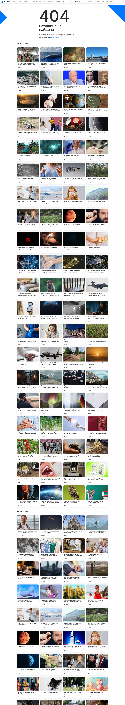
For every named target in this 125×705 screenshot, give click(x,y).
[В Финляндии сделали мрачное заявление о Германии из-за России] (74, 404)
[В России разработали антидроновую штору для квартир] (97, 404)
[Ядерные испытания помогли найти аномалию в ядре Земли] (51, 496)
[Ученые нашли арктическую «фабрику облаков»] (28, 542)
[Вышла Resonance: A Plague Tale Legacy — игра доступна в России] (97, 381)
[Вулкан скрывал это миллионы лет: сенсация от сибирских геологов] (97, 196)
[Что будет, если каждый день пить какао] (74, 127)
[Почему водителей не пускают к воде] (28, 473)
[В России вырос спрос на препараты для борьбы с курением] (51, 173)
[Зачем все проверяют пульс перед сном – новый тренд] (51, 266)
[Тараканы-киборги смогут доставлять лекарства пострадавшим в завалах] (74, 450)
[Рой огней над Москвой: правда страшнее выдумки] (51, 618)
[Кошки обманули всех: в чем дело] (28, 664)
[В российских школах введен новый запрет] (74, 381)
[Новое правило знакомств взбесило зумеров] (97, 687)
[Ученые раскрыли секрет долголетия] (97, 641)
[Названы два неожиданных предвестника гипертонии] (74, 664)
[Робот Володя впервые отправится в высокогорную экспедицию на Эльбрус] (51, 450)
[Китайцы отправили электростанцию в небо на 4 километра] (28, 687)
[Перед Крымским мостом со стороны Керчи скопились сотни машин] (51, 381)
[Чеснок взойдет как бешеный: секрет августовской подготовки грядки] (51, 104)
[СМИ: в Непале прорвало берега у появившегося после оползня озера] (74, 542)
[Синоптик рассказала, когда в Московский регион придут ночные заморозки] (97, 266)
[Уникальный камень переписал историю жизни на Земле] (28, 104)
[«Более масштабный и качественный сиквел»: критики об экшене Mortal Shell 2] (28, 381)
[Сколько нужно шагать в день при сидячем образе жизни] (51, 219)
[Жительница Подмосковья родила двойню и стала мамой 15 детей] (74, 641)
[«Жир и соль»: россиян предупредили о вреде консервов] (97, 104)
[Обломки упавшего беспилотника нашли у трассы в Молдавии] (28, 127)
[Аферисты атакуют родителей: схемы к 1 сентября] (97, 496)
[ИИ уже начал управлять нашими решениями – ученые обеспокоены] (28, 496)
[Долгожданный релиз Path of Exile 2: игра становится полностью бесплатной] (97, 542)
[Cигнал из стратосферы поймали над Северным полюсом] (51, 196)
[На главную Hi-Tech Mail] (6, 1)
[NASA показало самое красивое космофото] (51, 404)
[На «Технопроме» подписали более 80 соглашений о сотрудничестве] (74, 427)
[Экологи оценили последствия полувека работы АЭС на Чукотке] (97, 173)
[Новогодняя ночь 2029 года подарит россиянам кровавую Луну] (28, 242)
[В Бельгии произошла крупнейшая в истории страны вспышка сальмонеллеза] (97, 242)
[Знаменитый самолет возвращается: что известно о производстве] (28, 150)
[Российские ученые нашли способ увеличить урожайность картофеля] (97, 335)
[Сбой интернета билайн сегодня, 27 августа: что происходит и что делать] (28, 404)
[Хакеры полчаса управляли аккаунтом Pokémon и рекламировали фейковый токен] (97, 450)
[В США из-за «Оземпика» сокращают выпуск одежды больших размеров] (51, 641)
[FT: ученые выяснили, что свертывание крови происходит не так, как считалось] (74, 150)
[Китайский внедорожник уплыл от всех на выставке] (51, 588)
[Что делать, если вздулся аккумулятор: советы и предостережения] (74, 312)
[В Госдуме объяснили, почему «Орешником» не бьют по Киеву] (51, 242)
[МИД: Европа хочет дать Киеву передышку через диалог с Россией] (28, 519)
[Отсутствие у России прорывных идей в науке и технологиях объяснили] (28, 266)
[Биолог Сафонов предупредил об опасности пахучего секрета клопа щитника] (51, 335)
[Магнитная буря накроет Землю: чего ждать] (97, 358)
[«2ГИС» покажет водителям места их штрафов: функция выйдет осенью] (97, 473)
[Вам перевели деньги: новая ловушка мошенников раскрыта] (97, 150)
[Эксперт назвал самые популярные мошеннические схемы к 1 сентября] (97, 312)
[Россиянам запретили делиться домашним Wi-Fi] (74, 289)
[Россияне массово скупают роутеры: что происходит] (51, 664)
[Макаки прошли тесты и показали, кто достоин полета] (51, 289)
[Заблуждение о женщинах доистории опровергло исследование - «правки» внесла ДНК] (28, 173)
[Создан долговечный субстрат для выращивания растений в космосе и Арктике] (51, 427)
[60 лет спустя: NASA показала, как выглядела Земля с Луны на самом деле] (97, 127)
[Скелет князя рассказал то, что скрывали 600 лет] (74, 618)
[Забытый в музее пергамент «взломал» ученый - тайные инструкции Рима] (97, 588)
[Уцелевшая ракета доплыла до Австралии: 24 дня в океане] (51, 58)
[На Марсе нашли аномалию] (74, 219)
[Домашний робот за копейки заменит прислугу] (74, 473)
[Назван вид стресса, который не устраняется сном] (28, 196)
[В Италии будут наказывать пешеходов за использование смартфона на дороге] (74, 519)
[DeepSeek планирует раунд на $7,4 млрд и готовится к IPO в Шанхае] (51, 519)
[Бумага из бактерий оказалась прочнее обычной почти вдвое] (74, 565)
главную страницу (54, 37)
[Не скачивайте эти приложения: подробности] (28, 358)
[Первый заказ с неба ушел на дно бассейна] (51, 565)
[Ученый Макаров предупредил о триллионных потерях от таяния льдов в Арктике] (97, 618)
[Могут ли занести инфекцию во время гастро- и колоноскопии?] (28, 335)
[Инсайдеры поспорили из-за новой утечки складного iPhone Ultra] (97, 427)
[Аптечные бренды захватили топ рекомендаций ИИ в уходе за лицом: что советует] (97, 565)
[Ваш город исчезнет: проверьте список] (74, 104)
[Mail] (2, 1)
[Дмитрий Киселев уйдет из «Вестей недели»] (74, 81)
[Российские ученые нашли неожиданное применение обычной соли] (51, 687)
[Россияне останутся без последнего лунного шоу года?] (74, 242)
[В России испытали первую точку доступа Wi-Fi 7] (28, 312)
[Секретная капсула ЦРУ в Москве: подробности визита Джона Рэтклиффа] (97, 289)
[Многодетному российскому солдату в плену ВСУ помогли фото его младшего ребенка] (28, 58)
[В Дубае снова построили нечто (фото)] (74, 335)
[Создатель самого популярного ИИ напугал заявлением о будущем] (28, 565)
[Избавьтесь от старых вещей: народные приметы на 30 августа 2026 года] (28, 588)
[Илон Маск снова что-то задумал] (97, 664)
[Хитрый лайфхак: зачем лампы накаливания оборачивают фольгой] (74, 173)
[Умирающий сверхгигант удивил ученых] (97, 58)
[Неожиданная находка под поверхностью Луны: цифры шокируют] (28, 641)
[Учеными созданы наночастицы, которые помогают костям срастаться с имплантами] (51, 473)
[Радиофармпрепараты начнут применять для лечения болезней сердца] (28, 427)
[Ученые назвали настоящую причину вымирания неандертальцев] (74, 266)
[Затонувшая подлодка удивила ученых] (74, 58)
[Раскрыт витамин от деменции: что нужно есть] (97, 219)
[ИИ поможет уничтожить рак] (74, 588)
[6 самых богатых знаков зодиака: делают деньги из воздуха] (28, 618)
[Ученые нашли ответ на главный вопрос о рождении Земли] (51, 312)
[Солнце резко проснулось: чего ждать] (51, 150)
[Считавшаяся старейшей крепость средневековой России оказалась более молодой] (74, 358)
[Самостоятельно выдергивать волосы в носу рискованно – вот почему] (74, 196)
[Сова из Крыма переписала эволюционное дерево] (74, 496)
